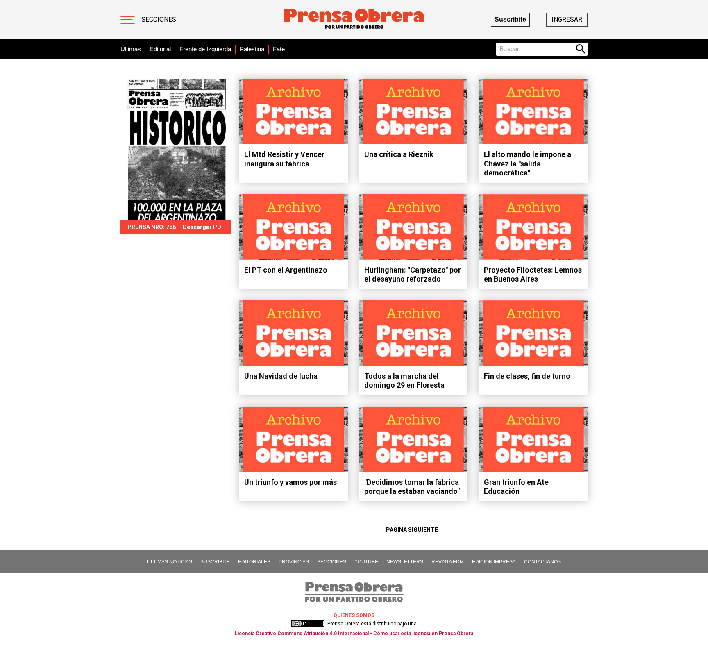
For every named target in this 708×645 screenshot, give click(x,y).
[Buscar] (581, 49)
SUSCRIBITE (215, 562)
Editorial (160, 48)
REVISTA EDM (447, 562)
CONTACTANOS (542, 562)
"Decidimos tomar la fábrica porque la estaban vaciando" (412, 487)
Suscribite (510, 19)
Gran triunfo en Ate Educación (516, 487)
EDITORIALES (254, 562)
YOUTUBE (366, 562)
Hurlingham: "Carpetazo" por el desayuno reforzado (412, 275)
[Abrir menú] (127, 20)
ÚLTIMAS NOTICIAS (169, 562)
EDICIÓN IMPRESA (494, 562)
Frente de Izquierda (205, 48)
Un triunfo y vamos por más (290, 482)
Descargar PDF (204, 227)
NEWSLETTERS (404, 562)
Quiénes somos (354, 615)
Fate (279, 48)
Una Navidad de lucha (281, 376)
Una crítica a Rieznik (398, 154)
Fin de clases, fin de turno (527, 376)
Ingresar (566, 19)
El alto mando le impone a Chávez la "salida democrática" (527, 163)
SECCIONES (331, 562)
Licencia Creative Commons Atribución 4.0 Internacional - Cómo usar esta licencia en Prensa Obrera (354, 633)
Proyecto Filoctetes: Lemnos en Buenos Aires (533, 275)
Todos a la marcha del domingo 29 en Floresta (404, 381)
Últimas (130, 48)
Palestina (252, 48)
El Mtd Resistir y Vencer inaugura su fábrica (284, 159)
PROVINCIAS (294, 562)
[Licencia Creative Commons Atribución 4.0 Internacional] (307, 623)
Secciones (158, 19)
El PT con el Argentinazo (285, 270)
